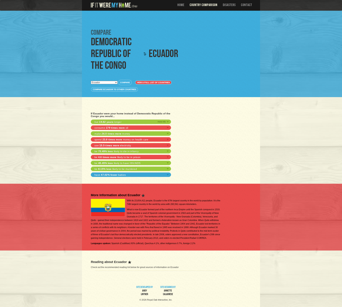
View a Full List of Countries (153, 82)
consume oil (111, 127)
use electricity (112, 145)
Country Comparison (203, 5)
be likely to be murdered (115, 168)
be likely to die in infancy (116, 151)
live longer (107, 121)
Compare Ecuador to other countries (114, 89)
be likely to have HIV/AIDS (117, 163)
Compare (125, 82)
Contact (246, 5)
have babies (110, 174)
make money (112, 133)
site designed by (168, 291)
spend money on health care (121, 139)
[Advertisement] (172, 20)
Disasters (229, 5)
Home (180, 5)
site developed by (144, 291)
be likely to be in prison (117, 157)
